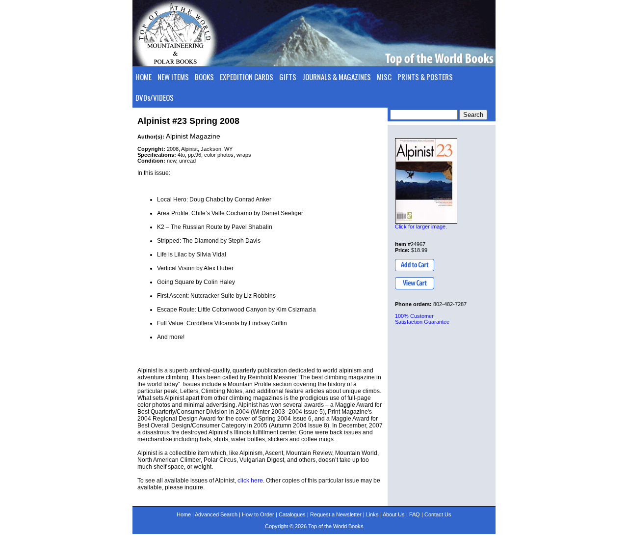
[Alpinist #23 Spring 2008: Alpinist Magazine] (426, 181)
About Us (394, 514)
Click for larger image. (421, 226)
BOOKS (204, 76)
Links (372, 514)
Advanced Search (216, 514)
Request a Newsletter (336, 514)
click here (250, 480)
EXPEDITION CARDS (246, 76)
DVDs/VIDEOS (154, 97)
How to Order (258, 514)
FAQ (414, 514)
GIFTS (287, 76)
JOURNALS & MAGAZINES (336, 76)
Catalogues (292, 514)
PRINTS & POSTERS (425, 76)
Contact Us (437, 514)
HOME (143, 76)
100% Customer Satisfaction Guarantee (422, 319)
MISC (384, 76)
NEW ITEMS (173, 76)
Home (184, 514)
